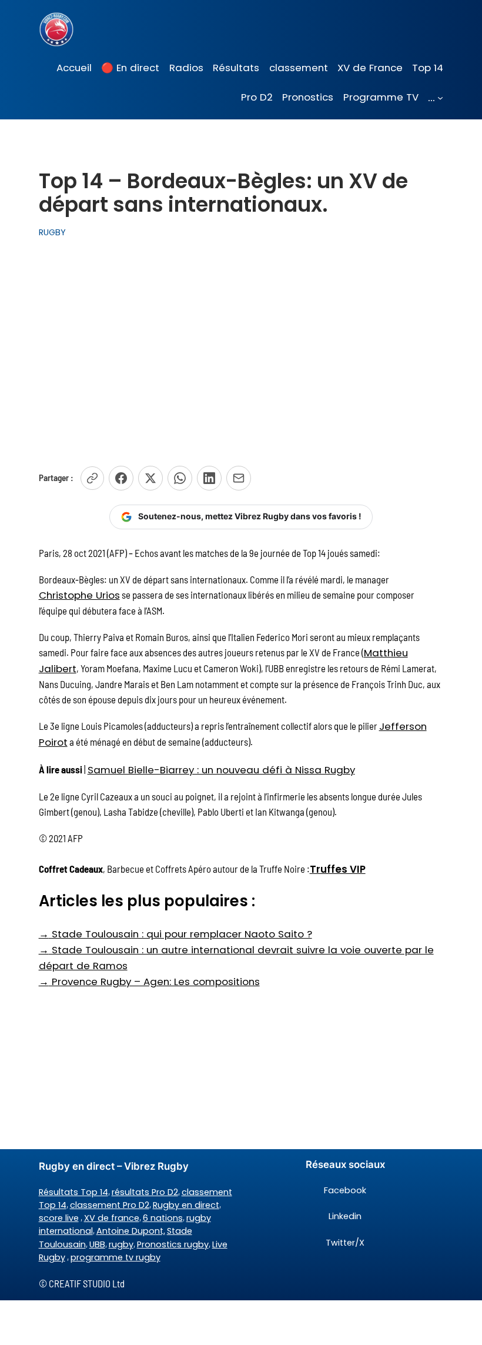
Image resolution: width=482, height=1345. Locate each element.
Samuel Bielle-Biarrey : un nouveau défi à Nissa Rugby (221, 770)
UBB (97, 1244)
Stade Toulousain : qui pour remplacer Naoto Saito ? (175, 934)
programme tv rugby (115, 1257)
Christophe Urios (79, 595)
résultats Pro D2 (145, 1192)
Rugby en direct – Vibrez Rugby (114, 1166)
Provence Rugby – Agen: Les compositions (149, 981)
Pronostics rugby (173, 1244)
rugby (121, 1244)
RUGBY (52, 232)
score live (59, 1218)
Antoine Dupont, (130, 1231)
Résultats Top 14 (73, 1192)
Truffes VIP (338, 869)
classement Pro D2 (109, 1205)
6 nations (163, 1218)
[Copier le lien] (92, 478)
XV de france (111, 1218)
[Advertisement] (241, 345)
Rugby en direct (186, 1205)
